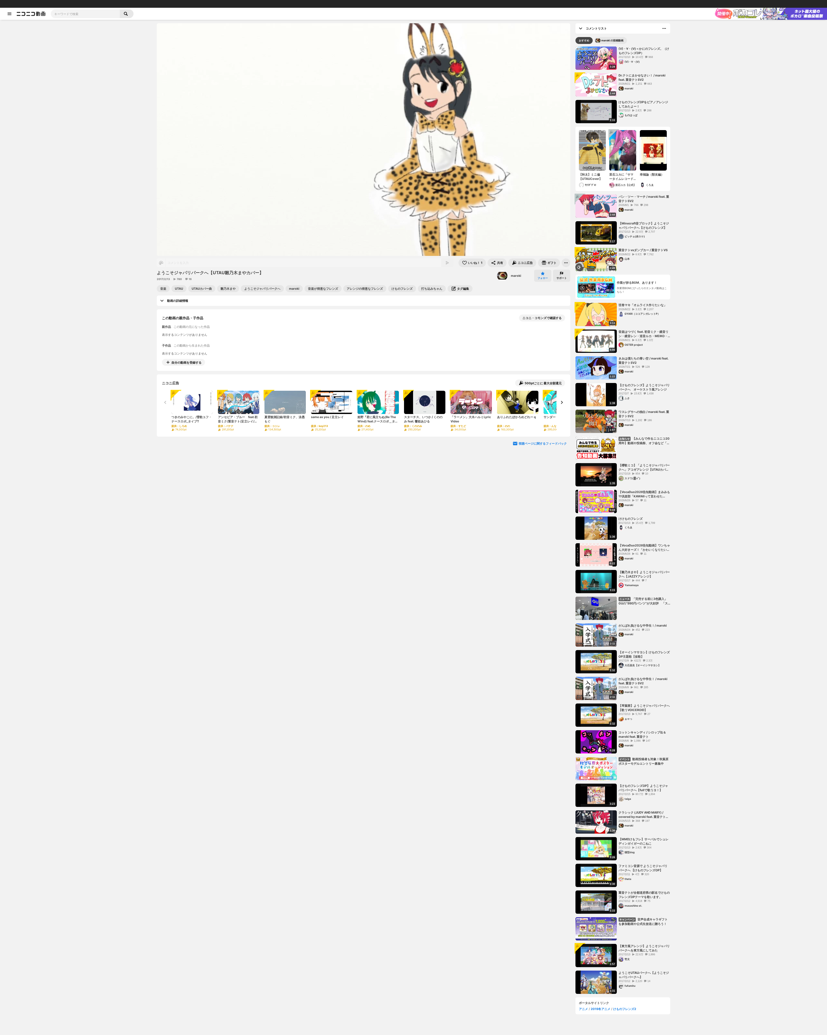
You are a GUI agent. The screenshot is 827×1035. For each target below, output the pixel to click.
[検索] (127, 13)
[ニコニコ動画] (31, 14)
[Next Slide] (561, 402)
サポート (562, 278)
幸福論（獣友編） (652, 174)
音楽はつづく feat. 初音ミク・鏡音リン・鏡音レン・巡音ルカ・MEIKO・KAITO (643, 334)
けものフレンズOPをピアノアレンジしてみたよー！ (643, 104)
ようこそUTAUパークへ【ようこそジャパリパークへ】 (644, 975)
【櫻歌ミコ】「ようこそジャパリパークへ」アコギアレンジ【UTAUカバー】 (644, 467)
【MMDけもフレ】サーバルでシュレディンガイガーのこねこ (643, 841)
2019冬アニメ (600, 1009)
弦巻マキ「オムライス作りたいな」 (643, 305)
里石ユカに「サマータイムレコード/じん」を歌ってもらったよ (621, 177)
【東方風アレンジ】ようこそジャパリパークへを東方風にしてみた (644, 948)
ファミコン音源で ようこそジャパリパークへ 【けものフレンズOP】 (643, 868)
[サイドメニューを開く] (9, 13)
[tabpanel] (622, 520)
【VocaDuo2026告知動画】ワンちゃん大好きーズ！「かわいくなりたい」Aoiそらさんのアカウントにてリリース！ (644, 547)
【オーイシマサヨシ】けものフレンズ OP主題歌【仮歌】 (644, 654)
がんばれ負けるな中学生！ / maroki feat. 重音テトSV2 (643, 681)
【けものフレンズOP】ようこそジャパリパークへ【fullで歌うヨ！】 (643, 788)
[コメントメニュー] (664, 28)
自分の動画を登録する (186, 362)
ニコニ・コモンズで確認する (542, 318)
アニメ (583, 1009)
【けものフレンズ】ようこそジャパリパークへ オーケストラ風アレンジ (644, 387)
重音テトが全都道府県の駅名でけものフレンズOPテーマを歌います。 (644, 895)
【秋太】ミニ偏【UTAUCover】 (590, 177)
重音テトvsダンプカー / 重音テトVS (643, 250)
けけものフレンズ (631, 518)
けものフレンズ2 (624, 1009)
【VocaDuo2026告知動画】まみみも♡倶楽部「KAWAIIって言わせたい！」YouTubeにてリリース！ (644, 494)
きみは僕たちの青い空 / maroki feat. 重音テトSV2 (643, 360)
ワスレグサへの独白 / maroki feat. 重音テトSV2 (644, 414)
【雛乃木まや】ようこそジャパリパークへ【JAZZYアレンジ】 (644, 574)
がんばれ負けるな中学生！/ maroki (643, 625)
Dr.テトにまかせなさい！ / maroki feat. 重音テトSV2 (642, 77)
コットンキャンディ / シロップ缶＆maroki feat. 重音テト (642, 734)
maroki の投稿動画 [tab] (612, 40)
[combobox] (85, 13)
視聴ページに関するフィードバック (543, 443)
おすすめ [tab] (584, 40)
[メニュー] (566, 262)
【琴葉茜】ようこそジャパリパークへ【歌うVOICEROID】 (644, 708)
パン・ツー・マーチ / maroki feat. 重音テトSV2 (644, 199)
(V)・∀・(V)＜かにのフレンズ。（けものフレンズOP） (644, 51)
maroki (516, 275)
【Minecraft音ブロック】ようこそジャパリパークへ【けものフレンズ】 (644, 225)
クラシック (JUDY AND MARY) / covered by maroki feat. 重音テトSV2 (642, 815)
